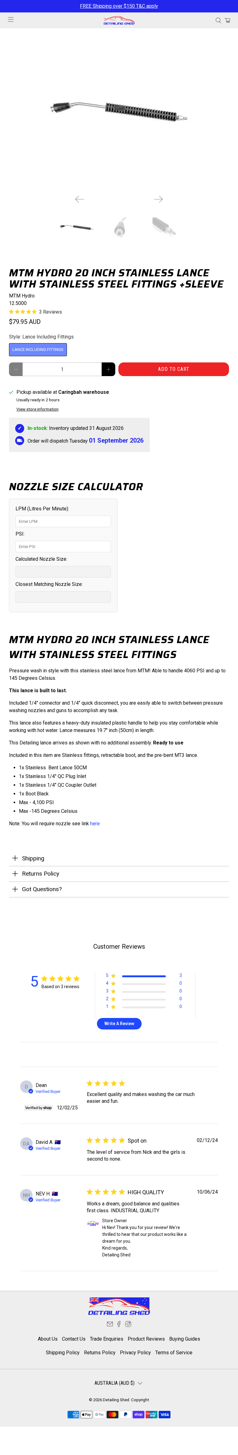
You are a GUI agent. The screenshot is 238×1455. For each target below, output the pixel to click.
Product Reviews (146, 1339)
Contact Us (74, 1339)
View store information (37, 409)
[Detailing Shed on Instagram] (128, 1325)
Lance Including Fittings (38, 349)
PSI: (19, 534)
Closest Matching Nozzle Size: (49, 584)
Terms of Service (173, 1353)
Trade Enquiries (106, 1339)
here (95, 823)
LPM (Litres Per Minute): (42, 509)
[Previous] (79, 199)
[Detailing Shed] (119, 20)
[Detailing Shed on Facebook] (119, 1325)
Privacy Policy (135, 1353)
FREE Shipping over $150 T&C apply (119, 6)
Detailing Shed (116, 1399)
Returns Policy (100, 1353)
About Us (48, 1339)
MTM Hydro (22, 296)
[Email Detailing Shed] (110, 1325)
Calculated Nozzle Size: (41, 559)
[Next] (158, 199)
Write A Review (119, 1023)
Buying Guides (184, 1339)
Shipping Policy (63, 1353)
